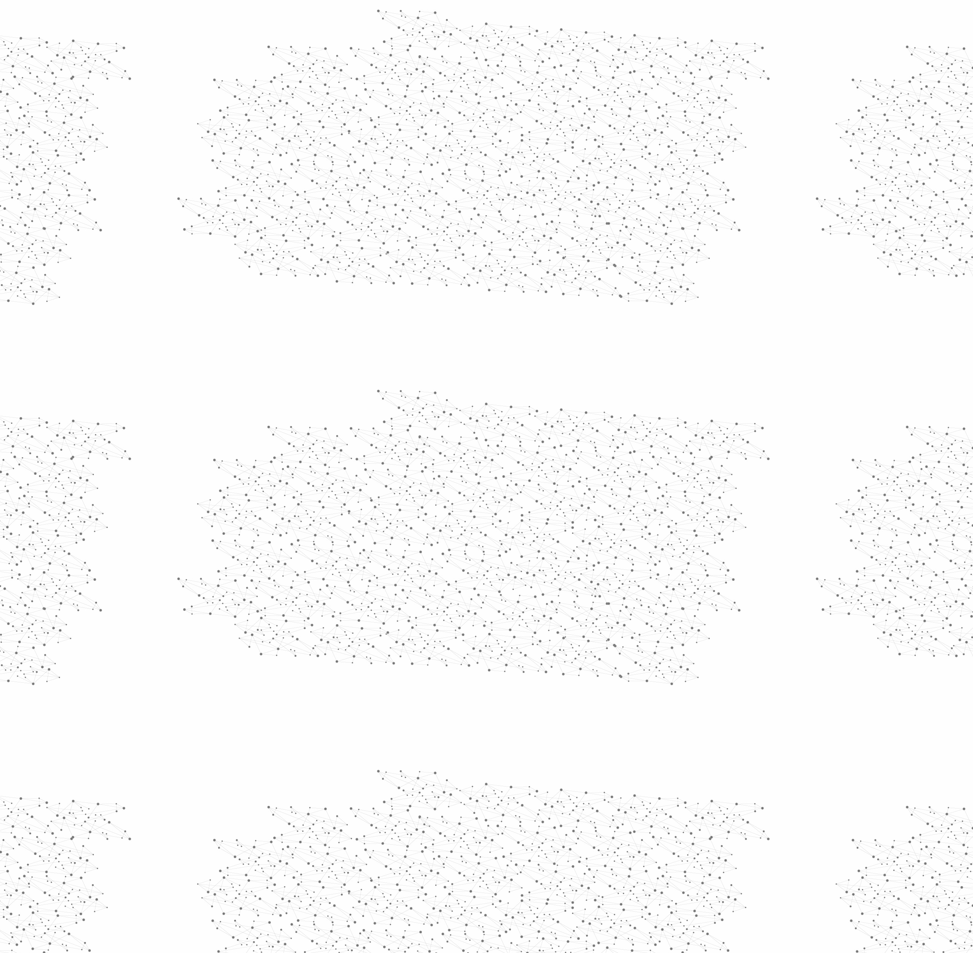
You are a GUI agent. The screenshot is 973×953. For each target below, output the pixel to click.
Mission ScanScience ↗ (348, 460)
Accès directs (604, 16)
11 (548, 823)
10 (535, 823)
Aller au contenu (561, 38)
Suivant (648, 823)
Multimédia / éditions (463, 99)
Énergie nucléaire (354, 206)
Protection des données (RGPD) (397, 871)
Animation (429, 144)
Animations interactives (339, 154)
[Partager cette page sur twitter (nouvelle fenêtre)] (456, 207)
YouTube (643, 871)
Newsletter (596, 871)
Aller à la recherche (645, 38)
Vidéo (406, 144)
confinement (574, 449)
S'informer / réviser (395, 99)
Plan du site (458, 871)
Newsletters (470, 90)
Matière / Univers (353, 310)
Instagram (634, 871)
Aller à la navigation (602, 38)
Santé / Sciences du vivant (352, 293)
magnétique (472, 460)
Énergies (337, 193)
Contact (560, 90)
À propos (349, 16)
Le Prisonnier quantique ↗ (343, 431)
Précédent (420, 823)
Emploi (570, 16)
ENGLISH (655, 16)
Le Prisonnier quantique (699, 89)
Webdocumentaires (352, 392)
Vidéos (397, 130)
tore (608, 449)
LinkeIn (652, 871)
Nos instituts (500, 16)
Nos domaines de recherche (405, 16)
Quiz (324, 357)
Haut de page (921, 823)
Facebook (617, 871)
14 (588, 823)
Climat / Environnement (349, 258)
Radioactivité (345, 240)
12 (561, 823)
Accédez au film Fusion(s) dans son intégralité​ (461, 439)
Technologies (345, 322)
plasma (506, 449)
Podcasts (334, 374)
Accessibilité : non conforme (515, 871)
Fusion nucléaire (488, 144)
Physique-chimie (352, 275)
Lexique (566, 871)
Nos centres (538, 16)
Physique (455, 144)
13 (575, 823)
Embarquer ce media (637, 416)
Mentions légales (329, 871)
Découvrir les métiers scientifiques (556, 99)
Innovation (463, 16)
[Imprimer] (413, 198)
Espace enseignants (518, 90)
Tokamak (520, 144)
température (466, 449)
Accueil (338, 130)
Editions (332, 340)
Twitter (626, 871)
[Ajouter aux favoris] (452, 198)
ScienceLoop (342, 409)
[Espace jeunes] (384, 68)
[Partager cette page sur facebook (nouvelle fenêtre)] (537, 198)
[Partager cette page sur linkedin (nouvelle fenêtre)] (572, 207)
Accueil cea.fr (636, 90)
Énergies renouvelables (347, 223)
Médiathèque (595, 90)
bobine (536, 449)
